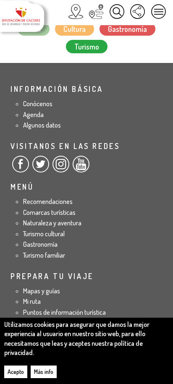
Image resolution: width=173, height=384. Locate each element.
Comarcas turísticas (49, 212)
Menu (158, 11)
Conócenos (37, 103)
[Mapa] (76, 11)
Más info (43, 371)
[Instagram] (61, 167)
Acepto (16, 371)
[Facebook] (20, 167)
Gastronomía (127, 29)
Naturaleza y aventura (52, 223)
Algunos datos (42, 125)
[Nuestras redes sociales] (137, 11)
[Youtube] (81, 167)
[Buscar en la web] (117, 11)
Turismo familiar (44, 255)
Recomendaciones (48, 201)
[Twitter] (41, 167)
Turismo (86, 46)
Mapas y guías (41, 291)
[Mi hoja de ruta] (96, 11)
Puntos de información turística (64, 312)
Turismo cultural (44, 234)
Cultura (74, 29)
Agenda (33, 114)
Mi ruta (32, 301)
